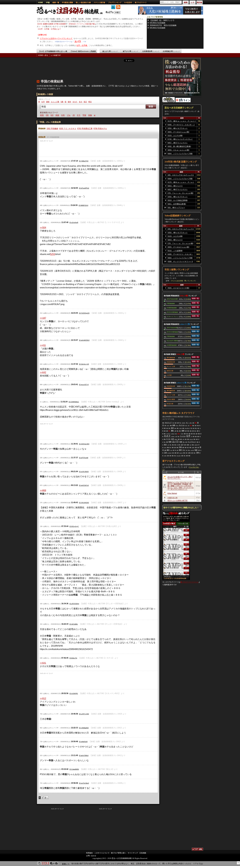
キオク (167, 436)
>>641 (43, 663)
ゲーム (177, 425)
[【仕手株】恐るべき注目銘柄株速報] (70, 14)
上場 (175, 430)
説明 (179, 444)
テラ (72, 115)
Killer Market (172, 493)
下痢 (197, 452)
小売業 (169, 375)
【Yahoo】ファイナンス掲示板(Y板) (81, 24)
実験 (165, 439)
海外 (194, 433)
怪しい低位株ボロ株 (83, 2)
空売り (179, 433)
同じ (170, 444)
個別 (199, 433)
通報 (47, 102)
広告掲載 (142, 853)
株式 (181, 439)
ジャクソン (168, 433)
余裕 (195, 425)
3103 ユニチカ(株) (175, 136)
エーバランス (187, 428)
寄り (180, 422)
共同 (173, 450)
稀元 (194, 439)
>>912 (43, 698)
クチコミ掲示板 (99, 2)
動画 (189, 455)
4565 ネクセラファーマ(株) (178, 288)
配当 (180, 430)
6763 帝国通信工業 (84, 128)
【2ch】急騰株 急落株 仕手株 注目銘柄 (51, 24)
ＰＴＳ (168, 439)
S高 (62, 102)
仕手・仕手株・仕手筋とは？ (50, 29)
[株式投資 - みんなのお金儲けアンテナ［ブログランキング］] (168, 102)
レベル (165, 447)
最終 (184, 452)
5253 (52, 254)
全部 (165, 430)
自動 (173, 425)
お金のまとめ (173, 497)
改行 (198, 428)
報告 (193, 425)
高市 (172, 428)
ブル (62, 115)
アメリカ (183, 436)
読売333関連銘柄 (172, 312)
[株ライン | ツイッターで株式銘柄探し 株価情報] (183, 102)
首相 (175, 447)
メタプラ (196, 444)
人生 (176, 436)
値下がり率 (130, 51)
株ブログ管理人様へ (118, 853)
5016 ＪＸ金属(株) (175, 251)
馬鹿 (178, 439)
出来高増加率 (150, 51)
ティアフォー (192, 442)
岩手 (186, 452)
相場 (196, 447)
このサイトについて (101, 853)
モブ (187, 450)
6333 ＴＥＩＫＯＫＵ (67, 128)
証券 (193, 422)
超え (189, 450)
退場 (189, 433)
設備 (168, 455)
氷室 (165, 425)
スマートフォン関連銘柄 (172, 316)
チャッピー (179, 455)
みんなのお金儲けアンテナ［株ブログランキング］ (180, 477)
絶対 (196, 436)
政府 (178, 452)
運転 (172, 430)
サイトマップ (133, 853)
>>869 (43, 490)
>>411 (43, 345)
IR (39, 102)
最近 (165, 433)
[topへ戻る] (197, 850)
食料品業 (170, 370)
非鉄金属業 (171, 399)
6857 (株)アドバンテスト (178, 143)
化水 (165, 444)
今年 (57, 115)
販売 (198, 436)
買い (169, 430)
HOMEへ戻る (43, 55)
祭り (170, 447)
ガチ (176, 433)
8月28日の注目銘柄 (157, 23)
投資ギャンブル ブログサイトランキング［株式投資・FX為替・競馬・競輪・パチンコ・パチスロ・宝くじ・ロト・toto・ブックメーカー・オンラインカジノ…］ (181, 485)
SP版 (48, 2)
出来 (167, 428)
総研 (167, 430)
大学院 (189, 452)
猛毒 (185, 433)
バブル (165, 455)
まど (186, 425)
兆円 (188, 447)
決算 (197, 439)
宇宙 (78, 115)
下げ (173, 422)
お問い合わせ (91, 856)
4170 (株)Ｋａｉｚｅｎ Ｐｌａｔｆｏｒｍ (182, 121)
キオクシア (168, 422)
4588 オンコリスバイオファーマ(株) (180, 262)
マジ (183, 450)
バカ (183, 439)
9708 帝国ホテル (100, 128)
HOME (40, 2)
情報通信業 (171, 362)
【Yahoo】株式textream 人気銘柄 (83, 51)
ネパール (182, 425)
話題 (185, 444)
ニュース (181, 452)
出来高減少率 (171, 51)
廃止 (169, 428)
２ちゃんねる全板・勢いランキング (183, 281)
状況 (187, 433)
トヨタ (180, 428)
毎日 (175, 444)
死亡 (195, 430)
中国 (180, 447)
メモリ (190, 422)
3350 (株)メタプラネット (178, 128)
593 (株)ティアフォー (176, 208)
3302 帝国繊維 (52, 128)
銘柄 (165, 450)
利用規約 (89, 853)
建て (196, 428)
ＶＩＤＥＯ (169, 452)
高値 (190, 430)
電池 (172, 455)
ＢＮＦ (75, 102)
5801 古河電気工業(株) (177, 204)
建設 (193, 444)
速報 (183, 447)
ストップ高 (55, 102)
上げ (182, 444)
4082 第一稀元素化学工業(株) (179, 146)
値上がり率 (110, 51)
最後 (163, 422)
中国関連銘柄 (172, 345)
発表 (180, 442)
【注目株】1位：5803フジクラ (162, 20)
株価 (190, 447)
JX (68, 115)
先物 (84, 115)
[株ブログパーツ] (176, 579)
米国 (51, 115)
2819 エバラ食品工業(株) (178, 200)
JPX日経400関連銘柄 (172, 299)
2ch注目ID (128, 2)
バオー (168, 425)
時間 (170, 442)
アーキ (182, 433)
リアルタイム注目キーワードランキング (56, 38)
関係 (188, 439)
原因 (175, 452)
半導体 (188, 444)
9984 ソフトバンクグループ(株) (180, 154)
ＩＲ (168, 444)
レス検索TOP (56, 55)
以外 (193, 428)
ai (88, 115)
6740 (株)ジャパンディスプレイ (180, 139)
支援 (170, 455)
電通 (197, 430)
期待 (188, 430)
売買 (165, 428)
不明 (199, 450)
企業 (196, 433)
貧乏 (85, 102)
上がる (193, 447)
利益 (198, 425)
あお (175, 428)
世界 (180, 450)
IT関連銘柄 (171, 303)
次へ (46, 798)
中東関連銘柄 (172, 307)
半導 (193, 436)
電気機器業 (171, 357)
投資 (196, 450)
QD (41, 115)
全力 (80, 102)
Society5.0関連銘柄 (172, 340)
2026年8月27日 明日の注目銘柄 (163, 25)
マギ (188, 425)
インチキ (192, 450)
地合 (93, 115)
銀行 (168, 450)
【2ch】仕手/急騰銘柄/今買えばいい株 (52, 51)
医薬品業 (170, 403)
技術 (182, 455)
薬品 (177, 428)
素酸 (168, 447)
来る (175, 455)
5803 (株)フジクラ (175, 186)
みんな (176, 439)
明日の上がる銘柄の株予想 (178, 500)
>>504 (43, 227)
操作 (69, 102)
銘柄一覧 (55, 2)
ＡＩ (187, 422)
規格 (183, 428)
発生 (173, 452)
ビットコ (191, 439)
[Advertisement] (87, 70)
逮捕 (183, 430)
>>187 (43, 318)
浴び (178, 436)
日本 (172, 439)
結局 (175, 422)
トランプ (172, 433)
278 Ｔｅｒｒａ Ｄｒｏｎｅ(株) (180, 193)
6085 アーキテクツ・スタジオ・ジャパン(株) (181, 125)
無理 (187, 455)
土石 (177, 450)
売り (184, 455)
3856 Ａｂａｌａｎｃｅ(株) (178, 150)
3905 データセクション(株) (178, 132)
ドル (171, 450)
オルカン (173, 436)
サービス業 (171, 366)
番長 (173, 444)
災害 (186, 430)
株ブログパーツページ (189, 582)
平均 (191, 428)
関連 (196, 422)
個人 (177, 430)
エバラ (77, 41)
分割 (193, 430)
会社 (194, 452)
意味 (192, 433)
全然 (198, 447)
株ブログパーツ (141, 2)
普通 (172, 447)
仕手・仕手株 (82, 45)
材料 (191, 425)
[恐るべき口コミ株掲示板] (48, 865)
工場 (165, 452)
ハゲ (190, 444)
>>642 (43, 372)
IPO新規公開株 (67, 2)
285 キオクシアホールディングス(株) (181, 175)
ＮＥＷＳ (183, 422)
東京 (186, 439)
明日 (90, 102)
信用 (178, 422)
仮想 (192, 452)
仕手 (43, 102)
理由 (177, 447)
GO (46, 115)
